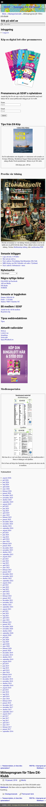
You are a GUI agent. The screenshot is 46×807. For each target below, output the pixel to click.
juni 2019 (6, 666)
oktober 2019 (7, 657)
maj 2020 (6, 641)
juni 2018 (6, 692)
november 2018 (8, 681)
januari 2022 (7, 598)
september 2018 (8, 685)
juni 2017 (6, 718)
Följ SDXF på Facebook (9, 281)
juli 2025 (6, 506)
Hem (4, 14)
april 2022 (6, 591)
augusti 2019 (7, 661)
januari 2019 (7, 677)
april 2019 (6, 670)
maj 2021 (6, 615)
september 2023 (8, 554)
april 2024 (6, 539)
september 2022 (8, 580)
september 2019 (8, 659)
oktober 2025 (7, 500)
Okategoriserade (15, 14)
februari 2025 (7, 517)
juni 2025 (6, 508)
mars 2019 (6, 672)
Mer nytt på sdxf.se (9, 259)
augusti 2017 (7, 714)
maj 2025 (6, 510)
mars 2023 (6, 567)
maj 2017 (6, 720)
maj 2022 (6, 589)
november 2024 (8, 524)
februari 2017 (7, 727)
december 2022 (8, 574)
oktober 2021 (7, 604)
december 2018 (8, 679)
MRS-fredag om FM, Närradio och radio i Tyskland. (20, 263)
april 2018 (6, 696)
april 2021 (6, 617)
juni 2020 (6, 639)
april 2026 (6, 486)
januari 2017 (7, 729)
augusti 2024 (7, 530)
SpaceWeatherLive (7, 339)
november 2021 (8, 602)
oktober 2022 (7, 578)
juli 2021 (6, 611)
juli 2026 (6, 480)
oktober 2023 (7, 552)
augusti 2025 (7, 504)
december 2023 (8, 548)
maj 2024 (6, 537)
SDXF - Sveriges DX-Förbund (16, 805)
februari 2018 (7, 701)
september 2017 (8, 711)
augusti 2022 (7, 583)
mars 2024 (6, 541)
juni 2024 (6, 534)
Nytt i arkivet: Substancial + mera (14, 265)
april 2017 (6, 722)
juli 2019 (6, 663)
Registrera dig (5, 311)
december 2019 (8, 652)
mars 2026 (6, 489)
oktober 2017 (7, 709)
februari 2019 (7, 674)
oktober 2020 (7, 631)
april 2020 (6, 644)
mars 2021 (6, 620)
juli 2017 (6, 716)
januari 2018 (7, 703)
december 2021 (8, 600)
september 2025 (8, 502)
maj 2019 (6, 668)
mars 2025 (6, 515)
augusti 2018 (7, 687)
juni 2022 (6, 587)
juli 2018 (6, 690)
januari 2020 (7, 650)
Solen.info (4, 337)
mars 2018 (6, 698)
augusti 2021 (7, 609)
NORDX (4, 287)
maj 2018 (6, 694)
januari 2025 (7, 519)
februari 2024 (7, 543)
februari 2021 (7, 622)
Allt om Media (6, 283)
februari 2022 (7, 596)
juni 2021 (6, 613)
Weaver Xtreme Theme (36, 805)
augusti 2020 (7, 635)
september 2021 (8, 607)
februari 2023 (7, 569)
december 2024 (8, 521)
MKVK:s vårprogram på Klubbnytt (37, 767)
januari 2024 (7, 545)
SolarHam (4, 335)
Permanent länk (28, 794)
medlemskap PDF (37, 247)
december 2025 (8, 495)
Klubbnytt (4, 787)
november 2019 (8, 655)
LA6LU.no (4, 333)
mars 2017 (6, 725)
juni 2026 (6, 482)
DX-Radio (4, 285)
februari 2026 (7, 491)
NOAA (3, 331)
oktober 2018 (7, 683)
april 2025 (6, 513)
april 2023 (6, 565)
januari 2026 (7, 493)
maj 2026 (6, 484)
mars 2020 (6, 646)
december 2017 (8, 705)
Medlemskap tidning (20, 247)
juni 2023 (6, 561)
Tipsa (3, 321)
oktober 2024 (7, 526)
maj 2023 (6, 563)
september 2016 (8, 731)
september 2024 (8, 528)
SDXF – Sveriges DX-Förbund (22, 7)
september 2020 (8, 633)
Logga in (6, 32)
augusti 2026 (7, 478)
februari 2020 (7, 648)
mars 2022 (6, 593)
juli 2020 (6, 637)
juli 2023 (6, 559)
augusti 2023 (7, 556)
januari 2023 (7, 572)
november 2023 (8, 550)
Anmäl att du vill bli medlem (10, 309)
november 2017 (8, 707)
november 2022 (8, 576)
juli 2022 (6, 585)
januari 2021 (7, 624)
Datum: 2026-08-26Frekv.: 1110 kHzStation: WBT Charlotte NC (10, 299)
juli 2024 (6, 532)
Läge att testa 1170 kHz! (11, 256)
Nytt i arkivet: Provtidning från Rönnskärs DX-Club (20, 261)
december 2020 (8, 626)
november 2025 (8, 497)
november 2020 (8, 628)
